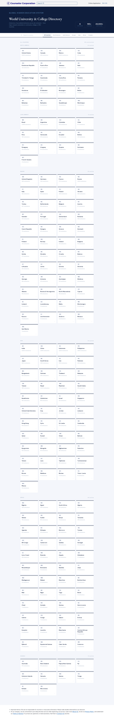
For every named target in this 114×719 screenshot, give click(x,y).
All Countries (47, 35)
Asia (79, 35)
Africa (84, 35)
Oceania (90, 35)
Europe (74, 35)
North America (56, 35)
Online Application (94, 3)
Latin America (66, 35)
